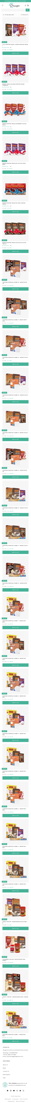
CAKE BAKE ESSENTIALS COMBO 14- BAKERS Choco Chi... (15, 433)
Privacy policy (15, 1099)
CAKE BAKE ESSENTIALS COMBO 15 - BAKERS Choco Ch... (15, 396)
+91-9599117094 (13, 1053)
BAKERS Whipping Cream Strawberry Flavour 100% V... (14, 124)
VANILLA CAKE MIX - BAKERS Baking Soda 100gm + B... (14, 922)
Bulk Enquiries (6, 1074)
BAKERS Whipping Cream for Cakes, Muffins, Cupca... (14, 203)
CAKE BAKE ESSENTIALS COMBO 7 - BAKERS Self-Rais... (14, 621)
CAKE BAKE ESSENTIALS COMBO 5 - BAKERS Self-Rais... (14, 772)
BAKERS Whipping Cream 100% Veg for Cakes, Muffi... (14, 164)
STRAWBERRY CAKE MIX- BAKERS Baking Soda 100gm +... (13, 960)
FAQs (4, 1078)
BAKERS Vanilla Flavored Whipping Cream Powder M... (13, 85)
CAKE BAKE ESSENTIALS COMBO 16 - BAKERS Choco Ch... (15, 358)
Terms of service (23, 1099)
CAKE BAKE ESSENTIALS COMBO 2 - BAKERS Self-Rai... (14, 885)
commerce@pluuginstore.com (14, 1056)
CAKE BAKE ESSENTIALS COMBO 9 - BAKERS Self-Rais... (14, 696)
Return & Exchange (20, 1101)
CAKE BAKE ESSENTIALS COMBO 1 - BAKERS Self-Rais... (14, 1035)
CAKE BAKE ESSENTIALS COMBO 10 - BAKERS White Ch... (14, 584)
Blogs (4, 1068)
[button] (2, 5)
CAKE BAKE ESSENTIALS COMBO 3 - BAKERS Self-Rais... (14, 847)
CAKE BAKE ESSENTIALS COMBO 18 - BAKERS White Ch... (14, 283)
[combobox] (15, 10)
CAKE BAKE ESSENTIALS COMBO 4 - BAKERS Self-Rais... (14, 809)
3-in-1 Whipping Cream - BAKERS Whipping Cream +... (15, 45)
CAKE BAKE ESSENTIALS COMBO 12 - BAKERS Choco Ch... (15, 508)
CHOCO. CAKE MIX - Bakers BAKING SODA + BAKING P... (15, 997)
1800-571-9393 (12, 1054)
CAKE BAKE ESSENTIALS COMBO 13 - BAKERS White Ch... (14, 471)
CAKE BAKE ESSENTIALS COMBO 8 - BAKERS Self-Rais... (14, 659)
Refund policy (8, 1099)
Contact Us (6, 1071)
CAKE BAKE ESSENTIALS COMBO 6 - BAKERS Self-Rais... (14, 734)
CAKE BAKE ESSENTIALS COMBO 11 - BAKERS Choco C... (15, 546)
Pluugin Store (17, 1096)
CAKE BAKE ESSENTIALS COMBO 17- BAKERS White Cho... (14, 320)
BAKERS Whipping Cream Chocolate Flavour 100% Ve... (14, 243)
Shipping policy (11, 1101)
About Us (5, 1065)
